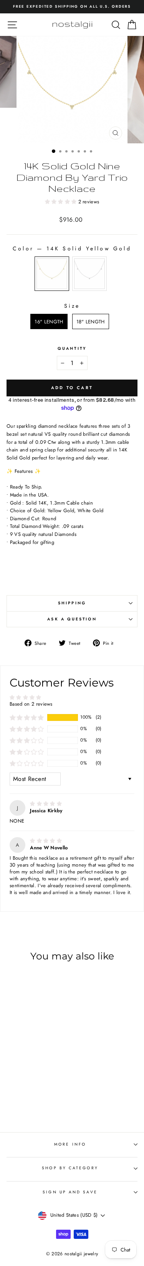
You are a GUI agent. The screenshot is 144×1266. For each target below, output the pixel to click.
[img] (46, 803)
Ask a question (71, 619)
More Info (70, 1144)
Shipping (72, 603)
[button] (61, 201)
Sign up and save (70, 1192)
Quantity (72, 348)
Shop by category (70, 1168)
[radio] (52, 273)
